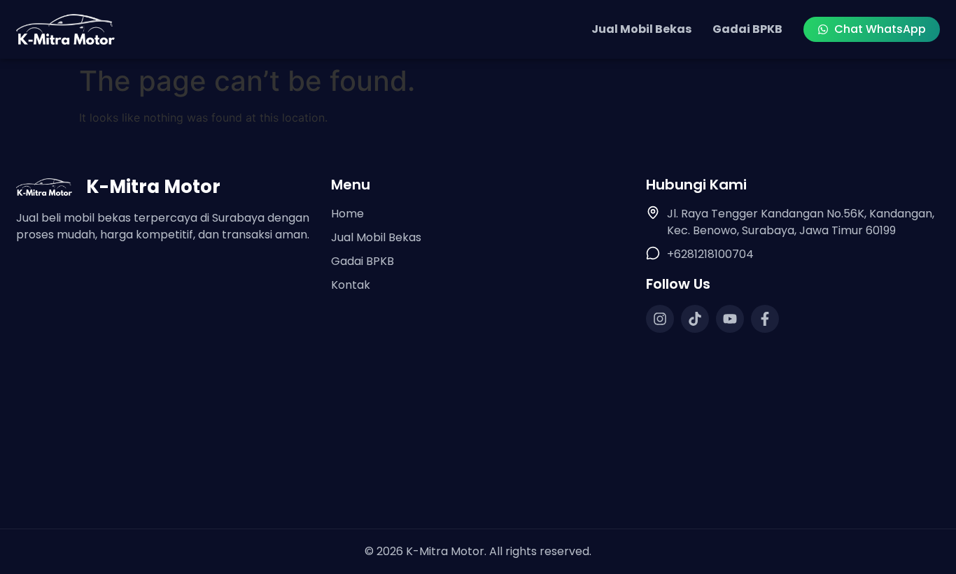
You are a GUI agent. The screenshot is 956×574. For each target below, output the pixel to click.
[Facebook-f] (765, 319)
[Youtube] (730, 319)
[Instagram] (660, 319)
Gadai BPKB (747, 29)
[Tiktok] (695, 319)
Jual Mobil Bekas (641, 29)
